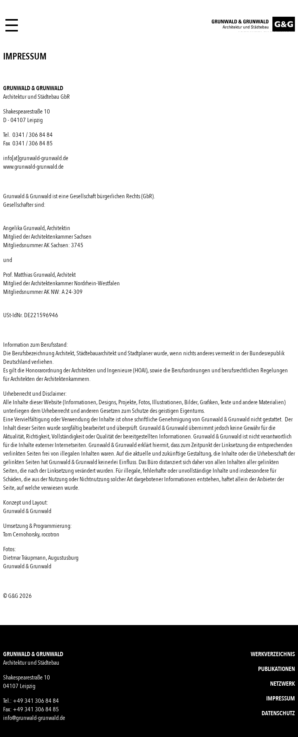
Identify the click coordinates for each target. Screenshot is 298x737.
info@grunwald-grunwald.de (34, 718)
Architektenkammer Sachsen (61, 236)
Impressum (280, 698)
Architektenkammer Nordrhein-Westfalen (76, 283)
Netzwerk (282, 683)
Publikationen (276, 669)
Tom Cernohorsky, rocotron (31, 534)
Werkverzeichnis (273, 654)
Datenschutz (278, 713)
